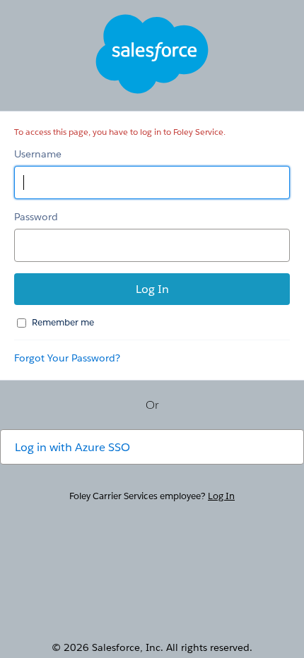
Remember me (63, 322)
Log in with (72, 447)
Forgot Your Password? (67, 358)
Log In (221, 496)
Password (36, 216)
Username (38, 154)
